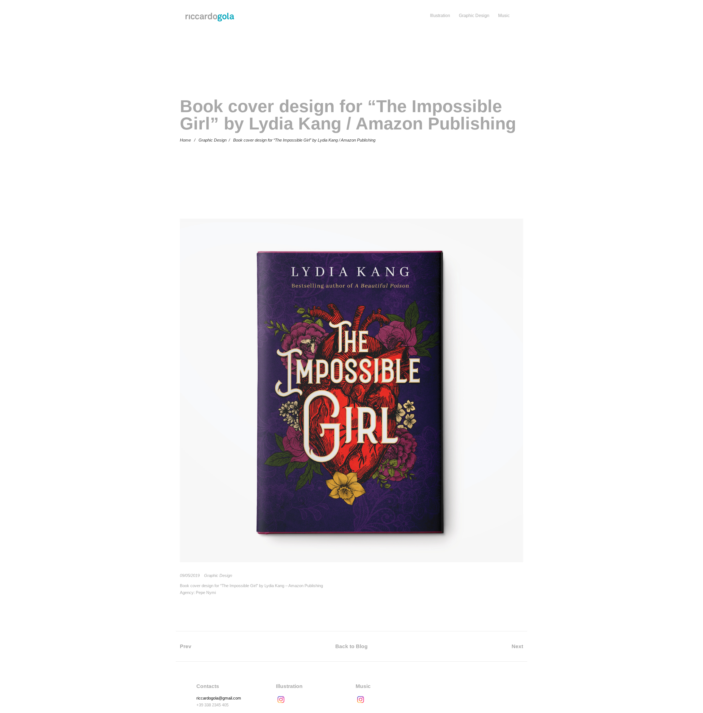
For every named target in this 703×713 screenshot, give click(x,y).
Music (504, 15)
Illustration (440, 15)
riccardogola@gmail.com (218, 698)
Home (185, 140)
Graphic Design (474, 15)
